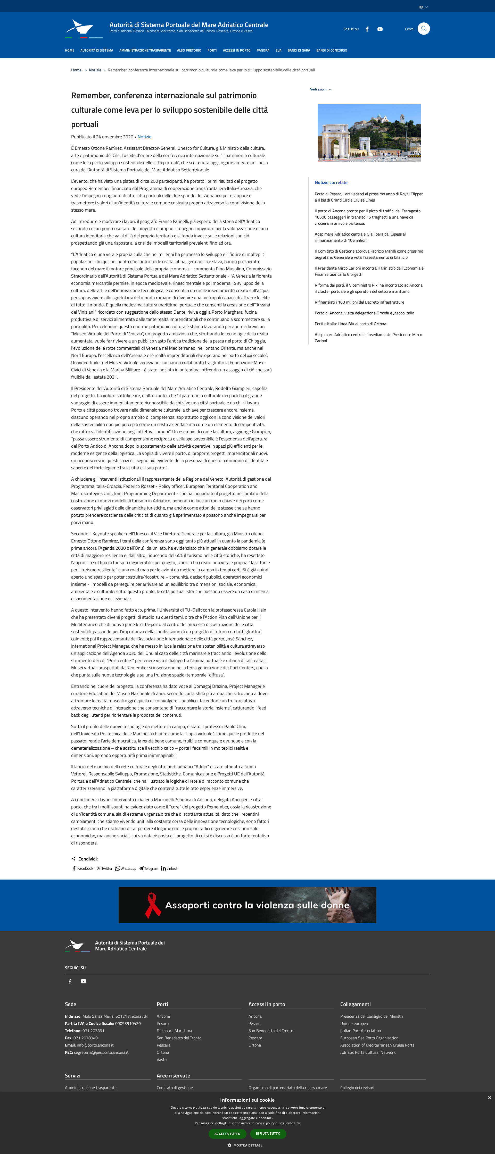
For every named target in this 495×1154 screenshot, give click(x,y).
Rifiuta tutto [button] (268, 1133)
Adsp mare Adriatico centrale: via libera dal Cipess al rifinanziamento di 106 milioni (360, 237)
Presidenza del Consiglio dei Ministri (371, 1016)
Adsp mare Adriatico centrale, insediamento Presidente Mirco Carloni (368, 337)
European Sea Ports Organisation (369, 1038)
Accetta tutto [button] (227, 1134)
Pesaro (163, 1023)
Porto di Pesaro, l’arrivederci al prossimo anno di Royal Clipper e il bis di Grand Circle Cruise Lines (369, 197)
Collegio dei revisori (357, 1087)
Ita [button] (421, 7)
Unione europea (354, 1023)
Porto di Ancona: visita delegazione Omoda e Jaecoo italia (364, 313)
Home (76, 70)
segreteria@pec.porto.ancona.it (101, 1052)
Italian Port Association (360, 1030)
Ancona (163, 1016)
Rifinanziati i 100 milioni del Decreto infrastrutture (359, 302)
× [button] (489, 1098)
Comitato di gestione (175, 1087)
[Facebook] (365, 28)
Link (297, 1123)
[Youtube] (378, 28)
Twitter (107, 868)
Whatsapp (128, 868)
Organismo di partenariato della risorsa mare (288, 1087)
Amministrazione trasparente (91, 1087)
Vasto (162, 1059)
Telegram (151, 868)
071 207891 (93, 1030)
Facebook (85, 868)
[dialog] (247, 1123)
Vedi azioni (318, 89)
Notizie (95, 70)
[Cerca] (424, 28)
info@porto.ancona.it (95, 1045)
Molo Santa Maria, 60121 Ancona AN (115, 1016)
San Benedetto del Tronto (179, 1038)
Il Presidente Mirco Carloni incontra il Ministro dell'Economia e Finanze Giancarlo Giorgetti (369, 271)
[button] (247, 1145)
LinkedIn (173, 868)
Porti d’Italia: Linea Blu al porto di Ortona (350, 324)
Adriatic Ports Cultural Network (368, 1052)
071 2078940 (85, 1038)
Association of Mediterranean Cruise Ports (377, 1045)
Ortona (163, 1052)
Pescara (163, 1045)
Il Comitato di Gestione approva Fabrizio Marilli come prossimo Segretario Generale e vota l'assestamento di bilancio (369, 254)
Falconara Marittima (174, 1030)
